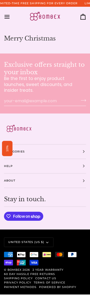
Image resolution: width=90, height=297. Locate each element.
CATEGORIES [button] (14, 151)
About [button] (10, 180)
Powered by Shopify (57, 287)
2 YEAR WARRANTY (47, 270)
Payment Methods (20, 287)
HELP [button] (8, 166)
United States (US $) (26, 242)
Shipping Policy (18, 278)
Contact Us (45, 278)
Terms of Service (49, 282)
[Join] (82, 100)
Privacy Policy (17, 282)
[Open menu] (11, 17)
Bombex (15, 270)
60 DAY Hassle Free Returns (29, 274)
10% (7, 149)
